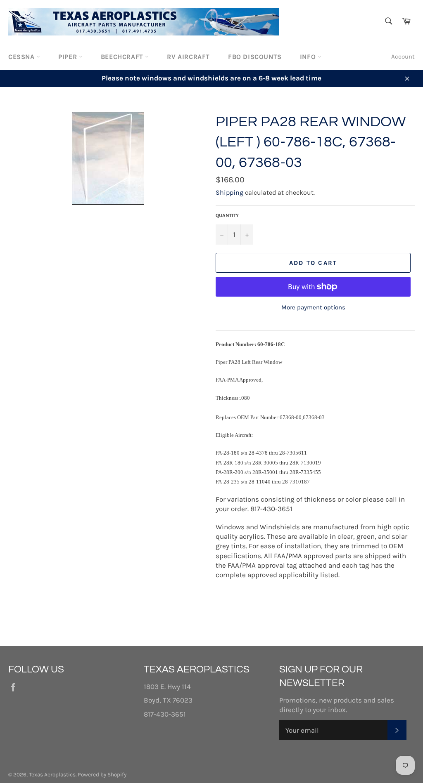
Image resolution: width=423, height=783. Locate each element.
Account (403, 56)
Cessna (22, 57)
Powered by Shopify (102, 774)
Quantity (227, 215)
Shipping (229, 192)
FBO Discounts (255, 57)
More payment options (313, 307)
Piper (68, 57)
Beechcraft (123, 57)
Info (309, 57)
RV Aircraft (188, 57)
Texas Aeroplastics (52, 774)
